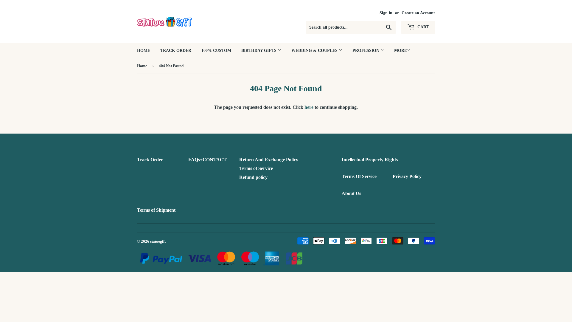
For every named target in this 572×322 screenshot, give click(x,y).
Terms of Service (256, 168)
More (400, 50)
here (308, 107)
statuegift (158, 241)
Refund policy (253, 177)
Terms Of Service (359, 176)
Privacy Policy (407, 176)
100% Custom (216, 50)
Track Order (175, 50)
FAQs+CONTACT (207, 159)
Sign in (386, 13)
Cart (422, 27)
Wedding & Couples (315, 50)
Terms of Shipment (156, 210)
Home (143, 50)
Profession (366, 50)
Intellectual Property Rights (370, 159)
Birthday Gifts (259, 50)
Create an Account (418, 13)
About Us (351, 193)
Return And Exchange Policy (268, 159)
